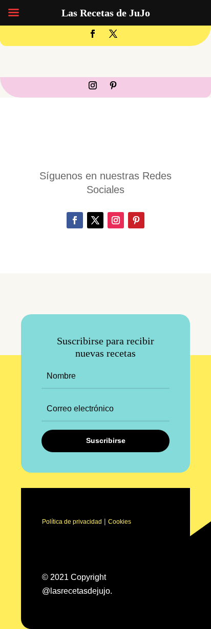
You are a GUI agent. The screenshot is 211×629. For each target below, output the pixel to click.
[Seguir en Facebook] (93, 34)
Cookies (119, 521)
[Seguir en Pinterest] (113, 85)
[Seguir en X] (113, 34)
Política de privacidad (72, 521)
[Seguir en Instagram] (93, 85)
